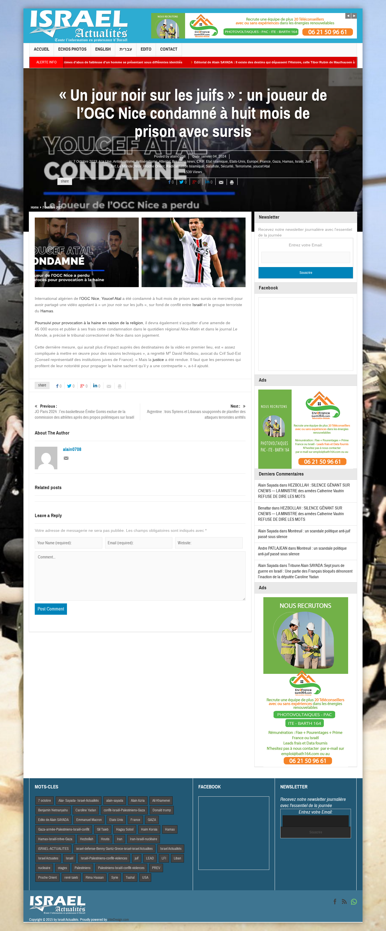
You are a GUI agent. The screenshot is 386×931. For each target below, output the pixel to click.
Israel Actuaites (48, 858)
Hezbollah (86, 839)
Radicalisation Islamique (185, 166)
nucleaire (44, 868)
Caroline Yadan (85, 810)
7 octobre (44, 800)
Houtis (105, 839)
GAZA (152, 820)
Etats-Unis (237, 162)
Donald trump (162, 810)
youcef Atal (261, 166)
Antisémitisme (124, 162)
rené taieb (71, 877)
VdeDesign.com (118, 919)
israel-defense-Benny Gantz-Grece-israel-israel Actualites (114, 848)
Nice (138, 166)
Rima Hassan (95, 877)
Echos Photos (72, 49)
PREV (156, 868)
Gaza (276, 162)
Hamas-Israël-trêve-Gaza (55, 839)
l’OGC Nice (89, 298)
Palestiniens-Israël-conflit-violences (121, 868)
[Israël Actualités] (78, 25)
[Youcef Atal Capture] (87, 252)
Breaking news (183, 162)
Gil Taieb (103, 829)
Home (34, 207)
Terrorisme (243, 166)
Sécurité (227, 166)
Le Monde (125, 166)
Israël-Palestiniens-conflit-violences (104, 858)
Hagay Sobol (124, 829)
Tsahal (130, 877)
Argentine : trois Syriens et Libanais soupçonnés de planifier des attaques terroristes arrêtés (196, 412)
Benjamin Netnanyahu (53, 810)
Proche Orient (153, 166)
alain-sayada (114, 800)
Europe (252, 162)
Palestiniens (82, 868)
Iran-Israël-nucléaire (143, 839)
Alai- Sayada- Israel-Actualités (78, 800)
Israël (299, 162)
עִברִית (126, 49)
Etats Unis (116, 820)
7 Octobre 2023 (85, 162)
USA (145, 877)
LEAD (150, 858)
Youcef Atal (111, 298)
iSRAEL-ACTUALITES (53, 848)
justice (158, 359)
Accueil (41, 49)
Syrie (114, 877)
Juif (308, 162)
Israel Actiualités (170, 848)
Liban (177, 858)
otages (62, 868)
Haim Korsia (149, 829)
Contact (168, 49)
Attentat (164, 162)
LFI (164, 858)
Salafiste (212, 166)
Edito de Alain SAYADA (53, 820)
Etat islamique (217, 162)
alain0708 (178, 156)
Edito (146, 49)
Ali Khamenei (161, 800)
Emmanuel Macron (89, 820)
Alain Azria (138, 800)
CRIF (200, 162)
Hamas (287, 162)
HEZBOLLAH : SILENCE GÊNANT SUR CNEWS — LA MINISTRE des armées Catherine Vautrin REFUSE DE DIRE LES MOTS (304, 491)
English (103, 49)
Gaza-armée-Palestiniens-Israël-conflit (63, 829)
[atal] (194, 252)
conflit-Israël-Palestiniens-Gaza (124, 810)
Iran (119, 839)
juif (136, 858)
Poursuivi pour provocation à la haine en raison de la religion (89, 323)
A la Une (105, 162)
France (265, 162)
